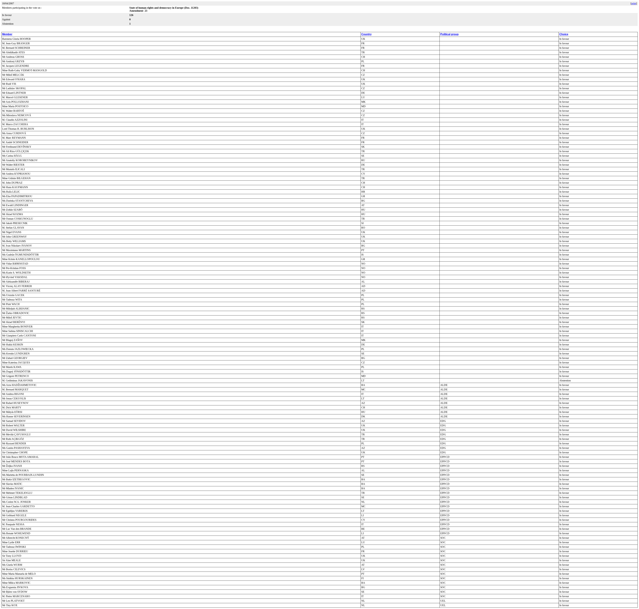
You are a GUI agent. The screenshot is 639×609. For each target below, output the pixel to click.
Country (366, 34)
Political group (449, 34)
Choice (563, 34)
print (633, 3)
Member (7, 34)
